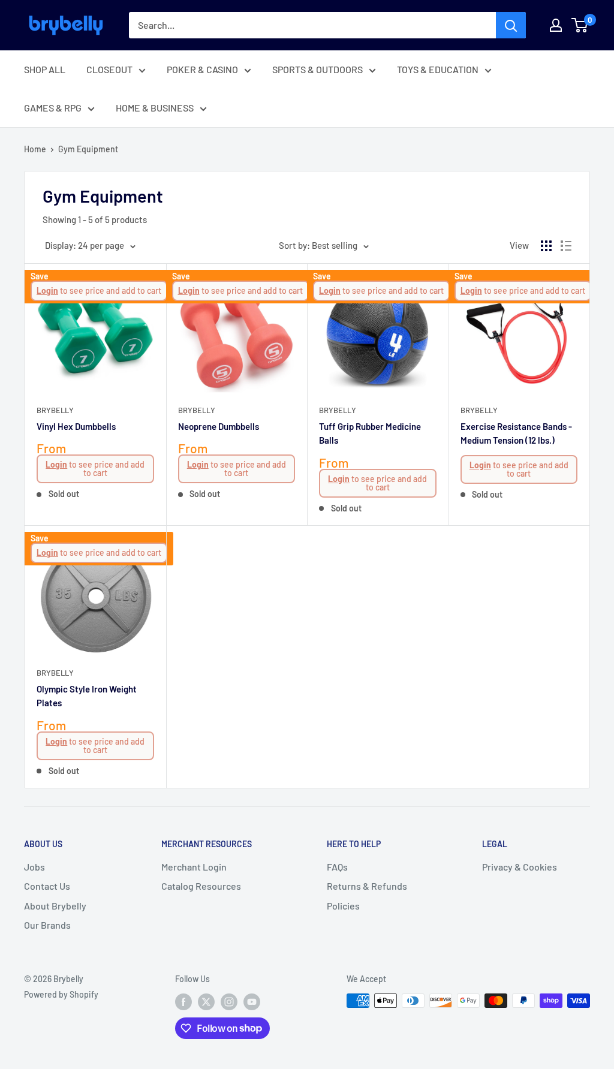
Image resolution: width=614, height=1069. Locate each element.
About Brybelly (55, 905)
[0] (580, 25)
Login (47, 290)
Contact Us (47, 886)
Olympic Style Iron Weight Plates (87, 695)
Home (35, 149)
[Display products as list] (566, 245)
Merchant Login (194, 866)
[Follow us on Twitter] (206, 1001)
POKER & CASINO (202, 69)
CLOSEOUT (109, 69)
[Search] (511, 25)
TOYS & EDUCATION (437, 69)
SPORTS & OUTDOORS (317, 69)
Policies (343, 905)
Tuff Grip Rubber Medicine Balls (370, 433)
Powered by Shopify (61, 994)
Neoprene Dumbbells (218, 426)
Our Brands (47, 925)
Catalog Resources (201, 886)
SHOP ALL (44, 69)
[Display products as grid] (546, 245)
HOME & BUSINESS (155, 107)
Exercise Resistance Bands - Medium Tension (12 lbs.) (516, 433)
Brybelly (55, 410)
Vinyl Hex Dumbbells (76, 426)
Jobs (34, 866)
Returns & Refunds (367, 886)
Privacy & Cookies (519, 866)
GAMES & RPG (53, 107)
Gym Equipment (88, 149)
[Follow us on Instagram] (229, 1001)
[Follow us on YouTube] (251, 1001)
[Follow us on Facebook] (183, 1001)
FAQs (337, 866)
